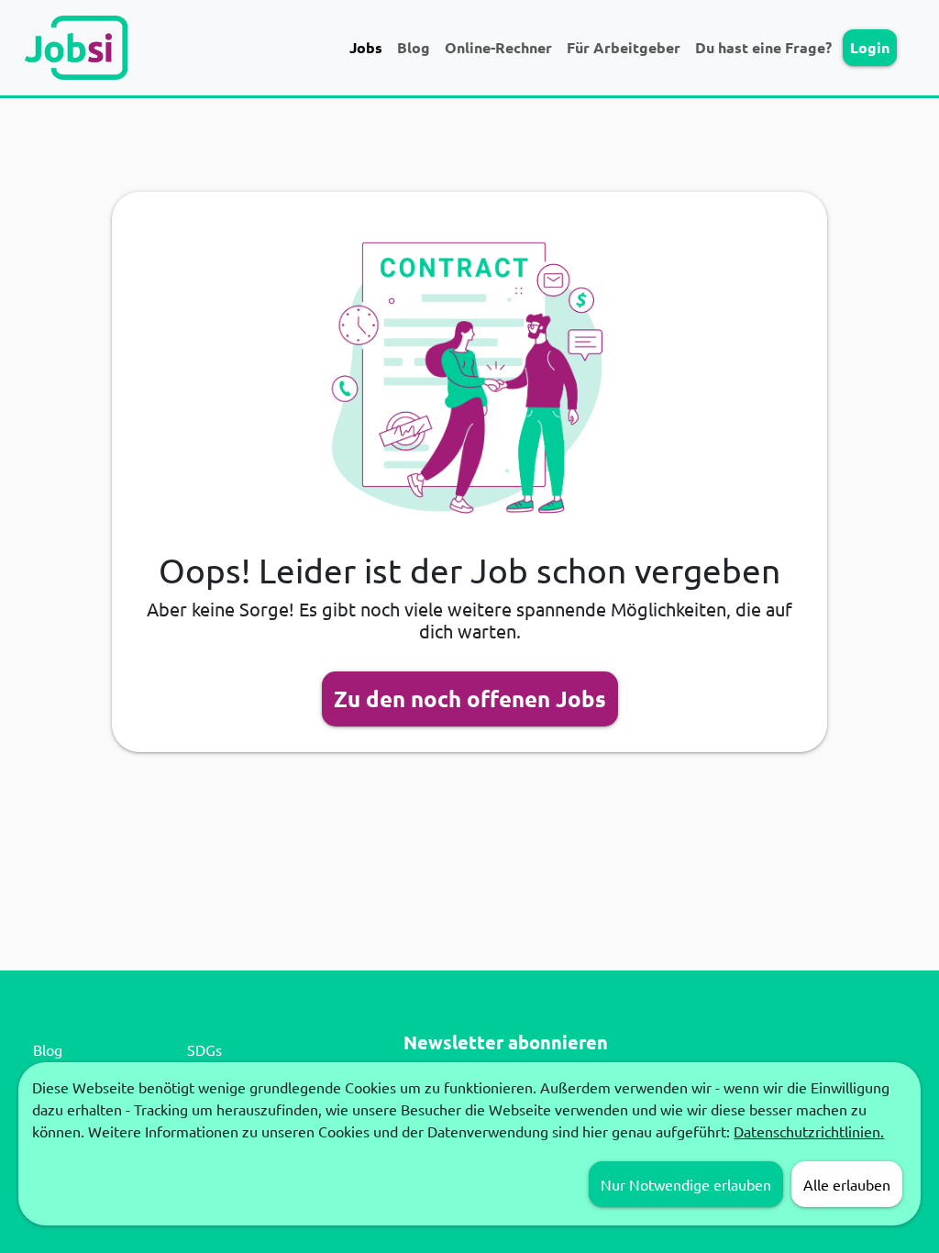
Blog (413, 47)
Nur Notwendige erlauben (686, 1184)
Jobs (365, 47)
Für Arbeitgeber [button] (623, 47)
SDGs (204, 1049)
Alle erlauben (846, 1184)
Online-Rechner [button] (498, 47)
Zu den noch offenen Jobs (470, 698)
